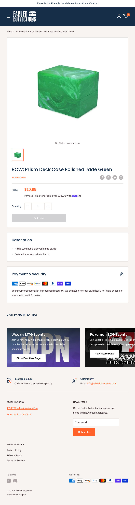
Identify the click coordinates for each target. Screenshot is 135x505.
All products (21, 31)
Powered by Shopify (16, 494)
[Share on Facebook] (102, 177)
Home (9, 31)
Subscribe (84, 432)
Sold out (39, 218)
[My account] (119, 16)
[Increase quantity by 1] (48, 206)
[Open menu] (8, 16)
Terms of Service (16, 460)
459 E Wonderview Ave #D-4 (22, 408)
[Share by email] (121, 177)
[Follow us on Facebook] (9, 481)
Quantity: (17, 206)
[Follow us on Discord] (15, 481)
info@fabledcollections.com (102, 383)
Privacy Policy (14, 455)
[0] (126, 16)
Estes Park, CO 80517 (19, 414)
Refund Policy (14, 450)
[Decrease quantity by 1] (28, 206)
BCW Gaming (19, 177)
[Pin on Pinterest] (108, 177)
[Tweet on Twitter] (114, 177)
